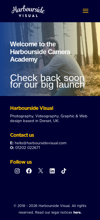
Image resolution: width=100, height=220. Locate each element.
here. (77, 212)
